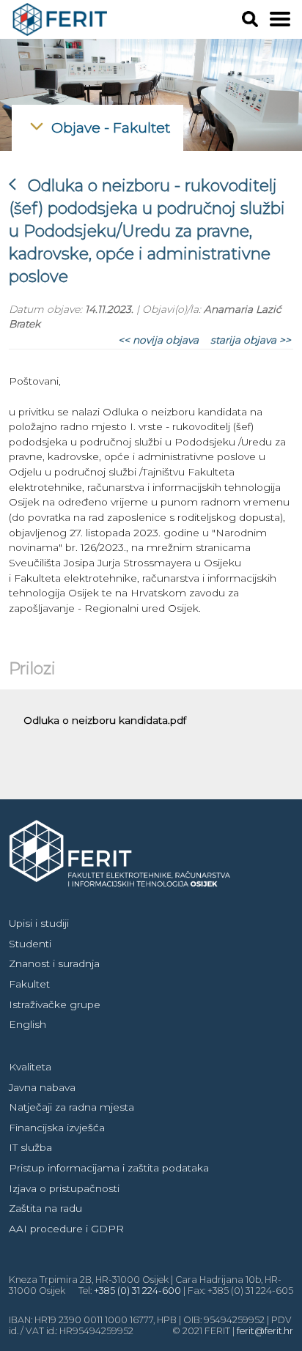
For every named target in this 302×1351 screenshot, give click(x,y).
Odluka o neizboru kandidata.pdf (104, 720)
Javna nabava (42, 1087)
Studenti (30, 944)
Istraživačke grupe (54, 1004)
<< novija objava (158, 340)
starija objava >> (250, 340)
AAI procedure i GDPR (66, 1229)
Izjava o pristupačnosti (64, 1188)
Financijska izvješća (57, 1127)
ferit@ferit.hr (265, 1330)
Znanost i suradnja (54, 963)
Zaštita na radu (45, 1208)
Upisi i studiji (39, 923)
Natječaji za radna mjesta (71, 1107)
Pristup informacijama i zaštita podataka (109, 1168)
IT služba (30, 1147)
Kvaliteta (30, 1067)
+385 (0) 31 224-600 (137, 1290)
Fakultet (29, 984)
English (27, 1024)
